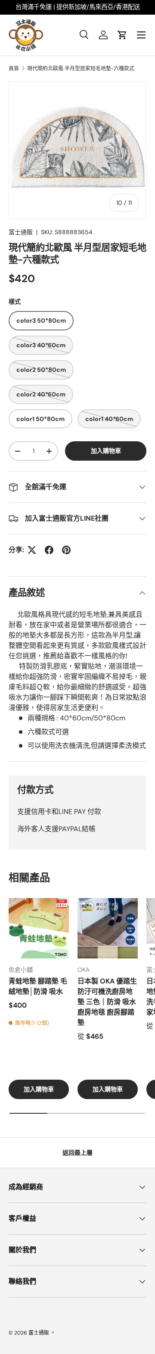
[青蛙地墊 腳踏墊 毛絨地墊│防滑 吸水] (39, 928)
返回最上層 (77, 1152)
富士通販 (21, 232)
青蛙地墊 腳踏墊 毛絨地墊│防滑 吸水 (38, 986)
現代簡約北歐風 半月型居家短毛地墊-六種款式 (80, 68)
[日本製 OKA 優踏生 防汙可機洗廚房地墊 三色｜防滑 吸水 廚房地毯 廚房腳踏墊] (108, 928)
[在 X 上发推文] (31, 550)
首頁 (14, 68)
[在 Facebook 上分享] (49, 550)
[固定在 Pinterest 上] (66, 550)
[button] (122, 34)
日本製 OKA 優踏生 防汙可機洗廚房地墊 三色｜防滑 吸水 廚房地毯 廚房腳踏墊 (107, 1002)
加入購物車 (106, 451)
